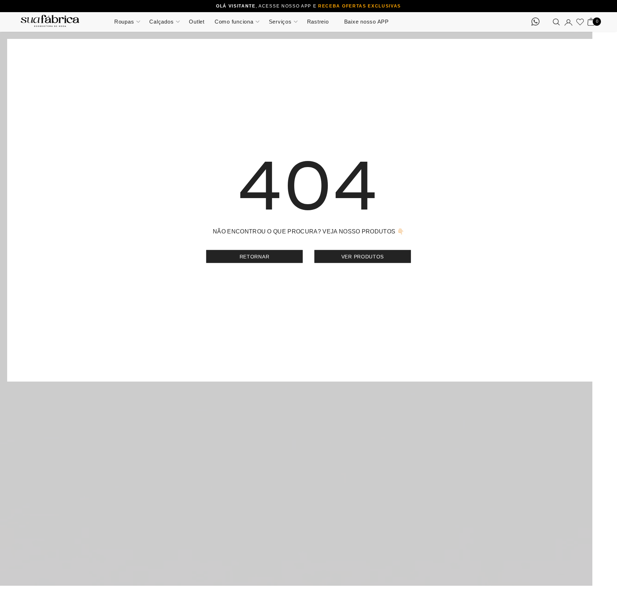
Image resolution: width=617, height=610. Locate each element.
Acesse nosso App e (329, 6)
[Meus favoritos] (580, 22)
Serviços (280, 22)
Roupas (124, 22)
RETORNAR (255, 256)
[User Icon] (568, 21)
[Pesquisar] (556, 22)
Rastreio (318, 22)
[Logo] (62, 21)
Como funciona (234, 22)
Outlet (197, 22)
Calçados (161, 22)
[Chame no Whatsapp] (537, 23)
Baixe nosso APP (366, 22)
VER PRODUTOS (362, 256)
